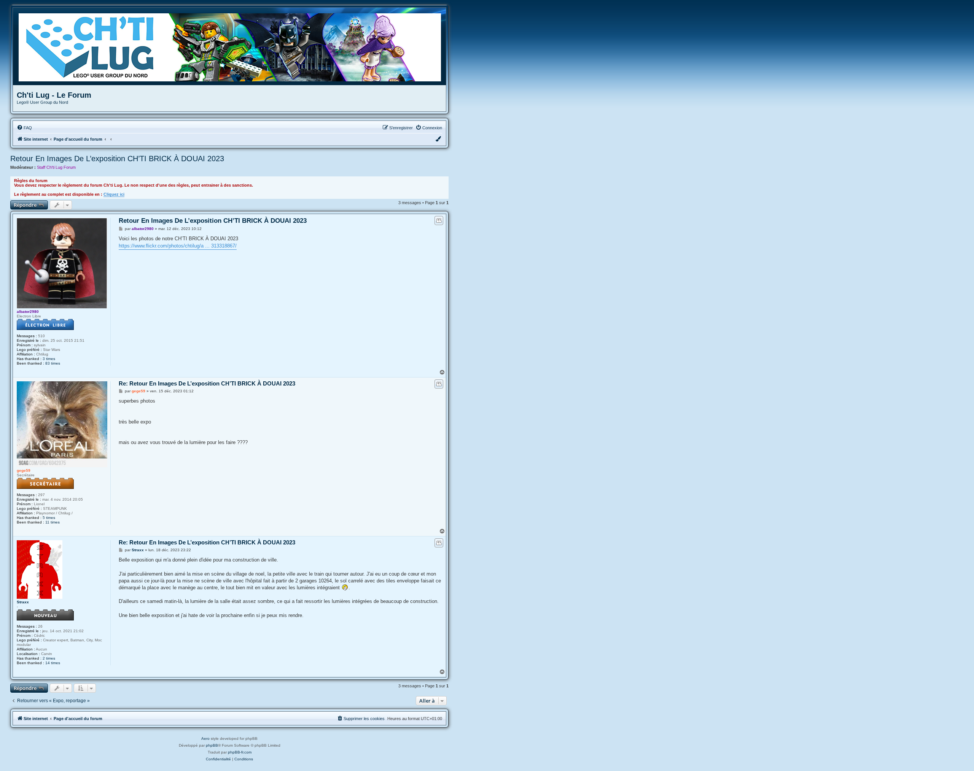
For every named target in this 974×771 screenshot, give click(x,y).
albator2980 (28, 311)
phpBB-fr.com (239, 752)
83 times (52, 363)
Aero (205, 738)
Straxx (23, 602)
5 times (49, 518)
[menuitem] (24, 127)
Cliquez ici (113, 194)
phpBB (212, 745)
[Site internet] (232, 46)
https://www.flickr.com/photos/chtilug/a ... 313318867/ (178, 246)
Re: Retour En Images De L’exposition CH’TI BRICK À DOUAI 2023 (207, 383)
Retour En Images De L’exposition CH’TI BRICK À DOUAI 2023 (117, 158)
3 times (49, 359)
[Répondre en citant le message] (438, 220)
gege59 (23, 470)
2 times (49, 658)
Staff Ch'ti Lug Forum (56, 167)
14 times (52, 663)
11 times (52, 522)
